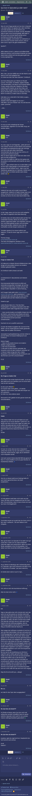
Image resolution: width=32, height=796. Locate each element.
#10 (30, 446)
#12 (30, 495)
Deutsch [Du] (14, 787)
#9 (30, 413)
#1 (30, 23)
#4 (30, 142)
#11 (30, 475)
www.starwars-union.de (21, 243)
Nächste (17, 13)
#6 (30, 209)
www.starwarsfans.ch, (7, 243)
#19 (30, 706)
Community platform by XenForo (14, 794)
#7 (30, 257)
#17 (30, 605)
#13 (30, 517)
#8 (30, 373)
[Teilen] (28, 23)
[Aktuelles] (26, 2)
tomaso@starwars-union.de (9, 239)
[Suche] (30, 2)
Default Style (5, 787)
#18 (30, 685)
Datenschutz (17, 789)
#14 (30, 538)
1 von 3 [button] (10, 13)
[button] (3, 758)
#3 (30, 121)
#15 (30, 561)
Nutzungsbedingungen (7, 789)
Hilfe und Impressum (6, 791)
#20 (30, 731)
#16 (30, 585)
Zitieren (29, 60)
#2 (30, 70)
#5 (30, 187)
